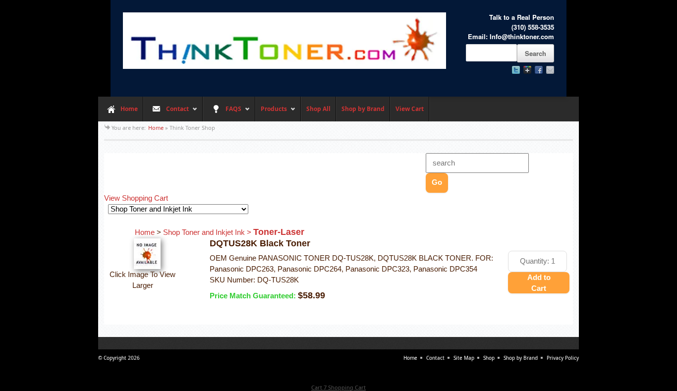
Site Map (463, 357)
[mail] (550, 70)
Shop (489, 357)
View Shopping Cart (136, 198)
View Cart (409, 109)
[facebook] (539, 70)
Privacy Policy (563, 357)
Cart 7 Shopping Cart (338, 387)
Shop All (318, 109)
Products (271, 113)
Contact (166, 113)
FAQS (222, 113)
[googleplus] (527, 70)
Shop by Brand (363, 109)
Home (129, 109)
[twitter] (516, 70)
